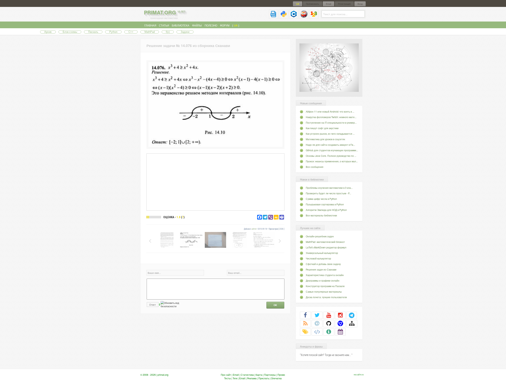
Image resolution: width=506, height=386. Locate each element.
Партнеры (270, 374)
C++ (130, 31)
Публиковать (312, 3)
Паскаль (93, 31)
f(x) (168, 31)
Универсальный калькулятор (322, 253)
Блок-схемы (70, 31)
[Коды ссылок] (317, 332)
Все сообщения (314, 166)
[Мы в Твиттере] (317, 315)
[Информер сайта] (328, 332)
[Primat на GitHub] (328, 323)
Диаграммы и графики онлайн (322, 280)
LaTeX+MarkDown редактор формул (326, 247)
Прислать (263, 378)
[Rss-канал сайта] (305, 323)
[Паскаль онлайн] (273, 17)
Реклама (252, 378)
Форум (224, 25)
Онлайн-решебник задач (320, 236)
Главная (150, 25)
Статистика (247, 374)
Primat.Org (164, 12)
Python (113, 31)
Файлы (197, 25)
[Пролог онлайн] (304, 17)
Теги (235, 378)
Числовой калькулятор (318, 258)
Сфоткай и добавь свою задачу (323, 264)
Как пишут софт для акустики (322, 128)
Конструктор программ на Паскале (325, 286)
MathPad (149, 31)
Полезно (211, 25)
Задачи (185, 31)
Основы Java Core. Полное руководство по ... (331, 155)
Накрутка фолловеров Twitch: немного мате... (331, 117)
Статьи (164, 25)
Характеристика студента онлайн (325, 275)
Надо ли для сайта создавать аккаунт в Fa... (330, 144)
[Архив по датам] (340, 332)
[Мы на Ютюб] (328, 315)
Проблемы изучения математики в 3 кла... (329, 187)
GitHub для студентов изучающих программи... (332, 150)
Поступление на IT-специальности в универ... (331, 122)
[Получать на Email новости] (317, 323)
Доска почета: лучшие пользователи (326, 297)
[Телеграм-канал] (351, 315)
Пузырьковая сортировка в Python (325, 204)
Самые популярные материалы (324, 291)
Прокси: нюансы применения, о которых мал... (332, 161)
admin (254, 229)
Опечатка (276, 378)
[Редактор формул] (314, 17)
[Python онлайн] (283, 17)
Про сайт (226, 374)
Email (328, 3)
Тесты (227, 378)
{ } (235, 25)
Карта (259, 374)
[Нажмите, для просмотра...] (215, 146)
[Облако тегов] (305, 332)
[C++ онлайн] (293, 17)
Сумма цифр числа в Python (321, 198)
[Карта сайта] (351, 323)
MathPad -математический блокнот (325, 241)
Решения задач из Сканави (321, 269)
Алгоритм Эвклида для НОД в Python (326, 209)
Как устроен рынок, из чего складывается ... (330, 133)
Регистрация (344, 3)
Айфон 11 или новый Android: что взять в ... (330, 111)
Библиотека (180, 25)
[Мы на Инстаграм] (340, 315)
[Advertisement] (215, 181)
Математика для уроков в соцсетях (325, 139)
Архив (48, 31)
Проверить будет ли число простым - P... (328, 193)
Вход (360, 3)
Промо (281, 374)
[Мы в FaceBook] (305, 315)
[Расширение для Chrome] (340, 323)
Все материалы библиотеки (321, 215)
